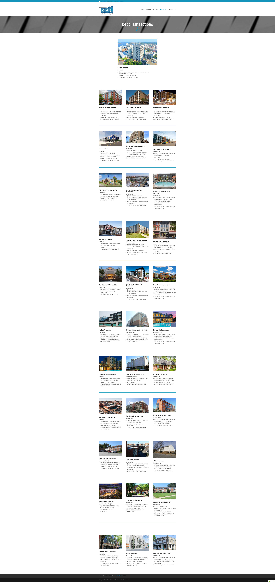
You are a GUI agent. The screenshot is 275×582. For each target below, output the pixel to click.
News (170, 9)
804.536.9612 (110, 1)
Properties (155, 9)
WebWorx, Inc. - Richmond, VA (109, 580)
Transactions (163, 9)
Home (142, 9)
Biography (148, 9)
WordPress (126, 580)
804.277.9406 (102, 1)
